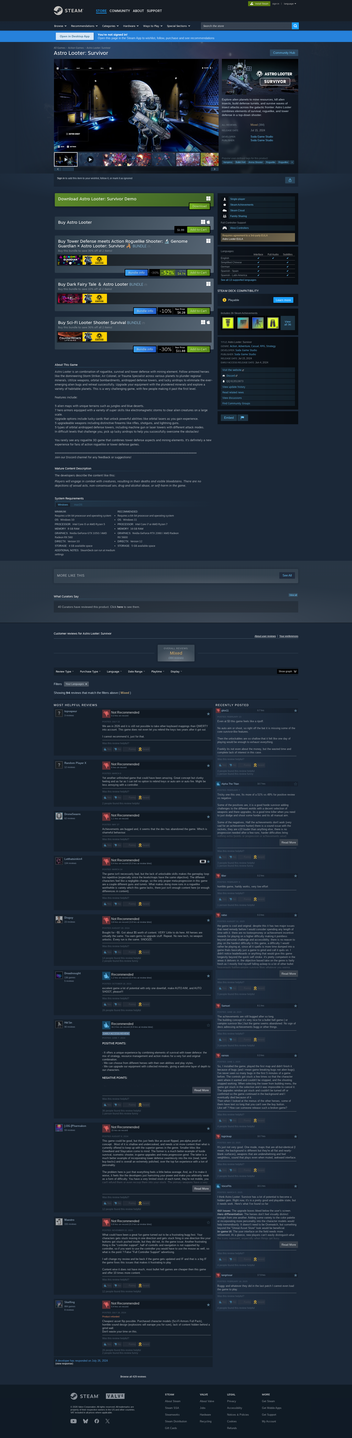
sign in (275, 3)
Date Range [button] (135, 671)
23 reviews (69, 922)
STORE (101, 11)
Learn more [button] (283, 300)
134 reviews (70, 863)
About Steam (172, 1401)
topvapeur (70, 711)
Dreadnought (72, 973)
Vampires (227, 162)
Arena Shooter (256, 162)
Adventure (244, 346)
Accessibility (234, 1407)
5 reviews (69, 981)
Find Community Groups (236, 403)
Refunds (232, 1428)
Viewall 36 (288, 323)
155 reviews (70, 1224)
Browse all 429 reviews (133, 1376)
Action (233, 346)
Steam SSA (172, 1407)
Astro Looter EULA (232, 239)
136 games (69, 977)
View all (293, 595)
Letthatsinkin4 (73, 859)
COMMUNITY (120, 11)
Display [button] (175, 671)
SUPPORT (154, 11)
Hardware (205, 1414)
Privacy (231, 1401)
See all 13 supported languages (238, 280)
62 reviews (69, 818)
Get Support (269, 1414)
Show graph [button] (285, 671)
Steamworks (172, 1414)
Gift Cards (171, 1428)
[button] (60, 26)
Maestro (69, 1219)
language (289, 3)
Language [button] (113, 671)
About (138, 11)
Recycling (205, 1421)
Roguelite (270, 162)
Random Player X (75, 763)
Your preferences (288, 636)
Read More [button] (201, 1090)
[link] (168, 272)
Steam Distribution (176, 1421)
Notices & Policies (238, 1414)
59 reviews (69, 1130)
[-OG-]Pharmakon (75, 1125)
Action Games (76, 47)
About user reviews (265, 636)
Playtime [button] (156, 671)
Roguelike (283, 162)
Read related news (233, 392)
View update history (233, 386)
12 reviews (69, 767)
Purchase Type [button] (89, 671)
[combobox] (246, 25)
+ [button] (292, 162)
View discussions (232, 397)
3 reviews (69, 715)
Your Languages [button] (75, 684)
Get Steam (268, 1401)
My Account (269, 1421)
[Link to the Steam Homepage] (68, 14)
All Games (59, 47)
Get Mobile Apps (272, 1407)
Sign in (61, 178)
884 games (69, 1306)
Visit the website (232, 369)
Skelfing (69, 1302)
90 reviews (69, 1027)
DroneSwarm (72, 814)
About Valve (207, 1401)
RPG (262, 346)
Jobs (203, 1407)
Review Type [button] (63, 671)
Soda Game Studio (262, 136)
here (120, 606)
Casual (255, 346)
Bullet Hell (240, 162)
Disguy (68, 917)
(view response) (64, 1363)
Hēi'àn (68, 1022)
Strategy (271, 346)
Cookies (232, 1421)
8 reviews (69, 1310)
